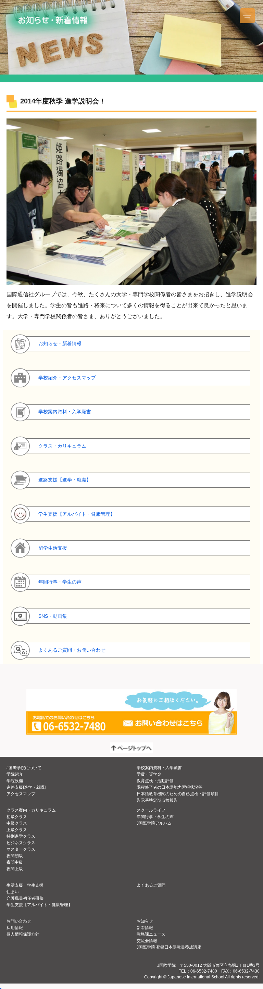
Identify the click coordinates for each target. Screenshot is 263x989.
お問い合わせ (19, 921)
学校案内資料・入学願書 (159, 767)
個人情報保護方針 (23, 934)
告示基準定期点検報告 (157, 800)
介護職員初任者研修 (25, 898)
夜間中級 (15, 862)
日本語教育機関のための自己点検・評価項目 (178, 793)
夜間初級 (15, 855)
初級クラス (17, 816)
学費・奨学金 (149, 774)
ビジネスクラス (21, 842)
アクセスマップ (21, 793)
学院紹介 (15, 774)
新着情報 (145, 927)
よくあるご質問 (151, 885)
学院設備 (15, 780)
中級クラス (17, 823)
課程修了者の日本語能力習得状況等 (169, 787)
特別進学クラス (21, 836)
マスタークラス (21, 849)
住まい (13, 891)
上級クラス (17, 829)
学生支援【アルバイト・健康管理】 (39, 904)
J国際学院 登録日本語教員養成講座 (169, 947)
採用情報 (15, 927)
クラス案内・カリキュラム (31, 810)
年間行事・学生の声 (155, 816)
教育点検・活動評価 (155, 780)
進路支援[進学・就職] (26, 787)
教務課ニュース (151, 934)
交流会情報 (147, 940)
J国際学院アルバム (154, 823)
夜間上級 (15, 868)
